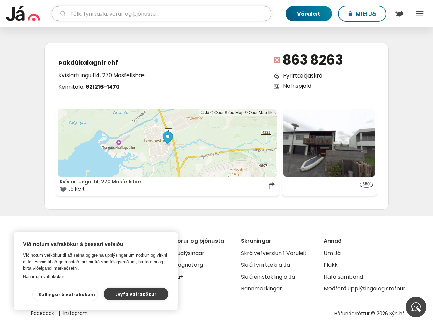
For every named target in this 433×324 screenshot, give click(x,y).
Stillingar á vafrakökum (66, 294)
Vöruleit (308, 14)
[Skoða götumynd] (329, 143)
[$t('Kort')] (399, 13)
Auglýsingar (189, 253)
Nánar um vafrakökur (43, 276)
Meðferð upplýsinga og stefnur (364, 289)
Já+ (178, 277)
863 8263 (312, 59)
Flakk (331, 265)
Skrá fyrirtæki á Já (265, 265)
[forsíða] (28, 13)
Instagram (75, 313)
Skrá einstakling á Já (268, 277)
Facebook (43, 313)
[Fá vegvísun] (272, 185)
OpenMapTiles (262, 112)
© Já (205, 112)
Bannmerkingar (261, 289)
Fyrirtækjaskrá (302, 76)
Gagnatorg (188, 265)
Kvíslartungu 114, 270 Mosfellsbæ (101, 75)
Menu (419, 13)
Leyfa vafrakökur (135, 294)
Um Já (332, 253)
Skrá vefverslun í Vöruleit (274, 253)
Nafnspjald (297, 86)
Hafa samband (343, 277)
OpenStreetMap (229, 112)
